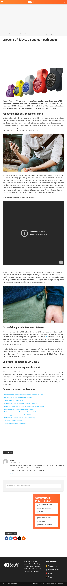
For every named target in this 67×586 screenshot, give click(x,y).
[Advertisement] (33, 18)
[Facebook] (6, 538)
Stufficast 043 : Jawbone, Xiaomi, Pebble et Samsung (19, 418)
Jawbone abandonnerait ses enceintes (15, 423)
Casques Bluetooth (44, 518)
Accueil (3, 34)
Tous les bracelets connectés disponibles (17, 34)
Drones (40, 512)
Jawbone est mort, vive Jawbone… (14, 400)
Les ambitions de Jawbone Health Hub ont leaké (18, 397)
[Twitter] (11, 538)
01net (50, 573)
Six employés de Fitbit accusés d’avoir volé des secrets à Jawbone (23, 394)
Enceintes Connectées (45, 525)
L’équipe (42, 583)
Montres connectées (44, 508)
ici (46, 337)
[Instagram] (19, 538)
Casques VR (41, 521)
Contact (60, 583)
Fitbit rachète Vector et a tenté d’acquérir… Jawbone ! (19, 409)
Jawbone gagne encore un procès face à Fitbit (17, 415)
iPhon (50, 577)
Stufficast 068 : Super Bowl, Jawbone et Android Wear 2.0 (20, 403)
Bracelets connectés (45, 505)
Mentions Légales (51, 583)
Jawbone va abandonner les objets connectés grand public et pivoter (24, 406)
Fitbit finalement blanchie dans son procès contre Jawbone (21, 412)
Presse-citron (52, 566)
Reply (11, 473)
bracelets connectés (10, 128)
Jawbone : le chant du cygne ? (13, 420)
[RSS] (24, 538)
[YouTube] (15, 538)
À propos (35, 583)
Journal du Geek (53, 570)
